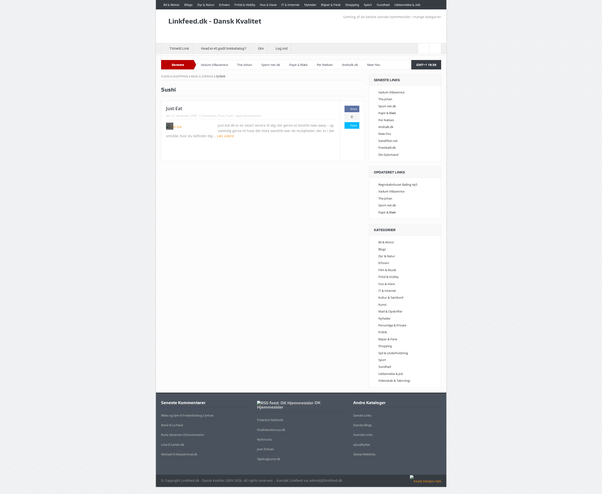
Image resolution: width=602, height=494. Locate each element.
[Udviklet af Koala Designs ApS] (425, 480)
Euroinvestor (195, 435)
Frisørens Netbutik (270, 420)
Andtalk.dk (350, 65)
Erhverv (224, 5)
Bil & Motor (171, 5)
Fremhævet (209, 116)
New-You (373, 65)
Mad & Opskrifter (390, 311)
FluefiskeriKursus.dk (271, 430)
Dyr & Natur (205, 5)
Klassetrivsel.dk (186, 454)
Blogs (188, 5)
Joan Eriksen (265, 449)
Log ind (282, 48)
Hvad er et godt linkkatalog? (223, 48)
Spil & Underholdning (393, 353)
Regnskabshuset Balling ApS (397, 184)
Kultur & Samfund (390, 297)
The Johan (244, 65)
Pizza (221, 116)
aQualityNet (361, 444)
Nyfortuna (264, 439)
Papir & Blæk (298, 65)
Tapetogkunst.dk (268, 459)
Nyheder (310, 5)
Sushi (229, 116)
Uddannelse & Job (407, 5)
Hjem (165, 76)
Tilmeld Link (179, 48)
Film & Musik (387, 270)
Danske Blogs (362, 425)
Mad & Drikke (202, 76)
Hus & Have (268, 5)
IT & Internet (290, 5)
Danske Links (362, 415)
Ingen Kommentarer (248, 116)
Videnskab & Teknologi (394, 380)
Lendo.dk (177, 444)
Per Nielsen (325, 65)
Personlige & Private (392, 325)
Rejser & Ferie (331, 5)
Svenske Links (363, 435)
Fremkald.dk (387, 147)
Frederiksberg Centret (198, 415)
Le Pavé (177, 425)
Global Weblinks (364, 454)
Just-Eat (174, 108)
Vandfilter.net (388, 141)
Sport (368, 5)
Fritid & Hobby (244, 5)
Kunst (382, 304)
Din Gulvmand (388, 155)
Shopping (352, 5)
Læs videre (226, 136)
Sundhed (383, 5)
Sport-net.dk (270, 65)
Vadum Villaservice (214, 65)
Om (261, 48)
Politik (382, 332)
